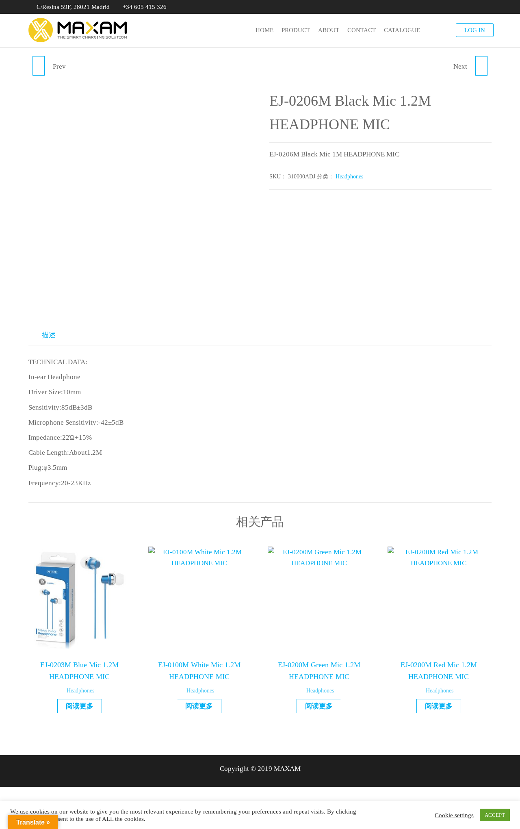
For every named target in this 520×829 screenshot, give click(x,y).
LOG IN (474, 30)
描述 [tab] (49, 335)
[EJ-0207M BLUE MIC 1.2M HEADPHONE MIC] (481, 66)
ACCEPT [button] (495, 815)
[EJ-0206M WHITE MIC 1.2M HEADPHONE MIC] (38, 66)
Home (264, 30)
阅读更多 (79, 706)
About (328, 30)
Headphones (349, 177)
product (296, 30)
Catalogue (402, 30)
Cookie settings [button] (454, 815)
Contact (361, 30)
